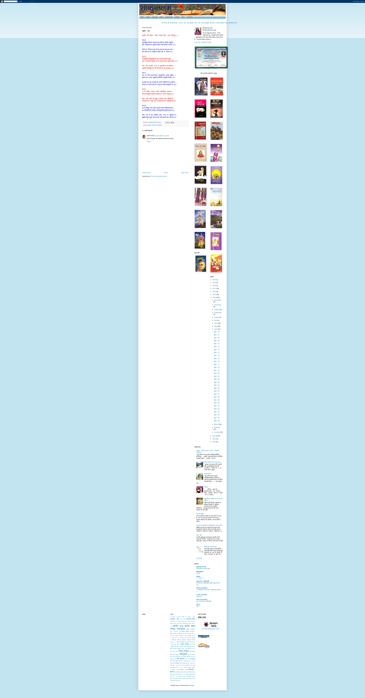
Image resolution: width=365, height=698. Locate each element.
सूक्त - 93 (216, 412)
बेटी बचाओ (180, 659)
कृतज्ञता (180, 633)
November (217, 305)
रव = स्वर (175, 665)
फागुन (175, 659)
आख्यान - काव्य (191, 617)
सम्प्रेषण (189, 676)
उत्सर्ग (174, 623)
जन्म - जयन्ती (176, 642)
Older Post (184, 173)
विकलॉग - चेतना (184, 669)
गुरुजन (193, 635)
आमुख (148, 17)
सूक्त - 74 (216, 355)
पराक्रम (190, 654)
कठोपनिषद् (192, 629)
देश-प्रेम (187, 646)
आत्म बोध (182, 619)
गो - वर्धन (164, 23)
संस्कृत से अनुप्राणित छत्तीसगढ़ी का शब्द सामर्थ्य (209, 525)
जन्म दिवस (182, 642)
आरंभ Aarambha (201, 599)
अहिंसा (183, 617)
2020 (214, 279)
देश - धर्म (179, 646)
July (215, 320)
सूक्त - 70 (216, 343)
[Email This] (166, 122)
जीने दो (178, 644)
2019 (214, 282)
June (216, 323)
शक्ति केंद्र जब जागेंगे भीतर (203, 568)
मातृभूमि (177, 663)
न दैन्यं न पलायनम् (201, 594)
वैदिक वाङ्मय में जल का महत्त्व (212, 462)
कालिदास (187, 631)
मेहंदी (184, 663)
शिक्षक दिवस (216, 23)
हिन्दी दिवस (175, 680)
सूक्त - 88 (216, 397)
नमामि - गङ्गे (184, 648)
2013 (214, 436)
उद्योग (180, 623)
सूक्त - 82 (216, 379)
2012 (214, 439)
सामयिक (177, 17)
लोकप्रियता (187, 665)
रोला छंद (183, 665)
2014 (214, 297)
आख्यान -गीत (174, 619)
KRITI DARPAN (201, 588)
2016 (214, 291)
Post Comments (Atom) (159, 176)
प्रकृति (184, 656)
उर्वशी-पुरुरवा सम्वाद (186, 623)
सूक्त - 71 (216, 346)
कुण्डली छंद (175, 633)
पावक (171, 656)
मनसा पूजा (172, 663)
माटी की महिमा (200, 514)
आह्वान (171, 623)
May (215, 326)
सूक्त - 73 (216, 352)
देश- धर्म (183, 646)
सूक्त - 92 (216, 409)
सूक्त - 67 (216, 335)
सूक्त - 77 (216, 364)
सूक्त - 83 (216, 382)
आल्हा (186, 621)
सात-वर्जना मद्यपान (177, 678)
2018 (214, 285)
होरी (158, 23)
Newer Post (146, 173)
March (216, 424)
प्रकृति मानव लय (191, 656)
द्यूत (190, 646)
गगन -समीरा (175, 635)
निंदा (171, 654)
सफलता (184, 676)
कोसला (186, 633)
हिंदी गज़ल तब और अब (210, 546)
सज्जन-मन (199, 596)
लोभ (192, 665)
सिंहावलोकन (199, 571)
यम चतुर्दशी (172, 23)
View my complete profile (202, 42)
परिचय (142, 17)
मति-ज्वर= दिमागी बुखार (184, 661)
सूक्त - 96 (216, 420)
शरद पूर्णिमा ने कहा (189, 23)
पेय (181, 656)
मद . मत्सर (192, 661)
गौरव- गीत (188, 638)
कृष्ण (184, 633)
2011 (214, 442)
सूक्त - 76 (216, 361)
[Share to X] (170, 122)
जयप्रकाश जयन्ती (189, 642)
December (217, 300)
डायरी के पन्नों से (201, 567)
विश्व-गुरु (186, 672)
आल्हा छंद (190, 621)
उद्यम (178, 623)
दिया (176, 646)
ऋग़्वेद (181, 626)
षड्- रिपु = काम (174, 676)
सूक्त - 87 (216, 394)
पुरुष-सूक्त (178, 656)
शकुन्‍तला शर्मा (208, 28)
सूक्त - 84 (216, 385)
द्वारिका (171, 648)
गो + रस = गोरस (179, 638)
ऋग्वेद (149, 125)
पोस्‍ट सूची (154, 17)
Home (166, 173)
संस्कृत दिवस (207, 474)
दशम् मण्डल (185, 644)
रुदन (179, 665)
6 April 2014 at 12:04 (162, 136)
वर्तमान (173, 667)
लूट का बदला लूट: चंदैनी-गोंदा (203, 601)
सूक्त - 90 (216, 403)
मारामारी (181, 663)
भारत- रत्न (186, 659)
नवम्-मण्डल (192, 651)
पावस (174, 656)
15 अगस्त (172, 617)
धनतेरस (179, 23)
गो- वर (184, 638)
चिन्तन (171, 642)
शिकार (187, 674)
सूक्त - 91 (216, 406)
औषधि (187, 629)
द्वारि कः (193, 646)
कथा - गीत (172, 631)
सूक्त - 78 (216, 367)
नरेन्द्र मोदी (175, 651)
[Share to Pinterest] (173, 122)
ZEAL (198, 604)
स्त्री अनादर (192, 678)
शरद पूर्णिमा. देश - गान (180, 674)
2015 (214, 294)
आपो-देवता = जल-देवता (175, 621)
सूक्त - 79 (216, 370)
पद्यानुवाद (159, 125)
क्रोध (190, 633)
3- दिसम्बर (178, 617)
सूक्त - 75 (216, 358)
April (216, 329)
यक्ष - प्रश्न (190, 663)
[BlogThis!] (168, 122)
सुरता (187, 678)
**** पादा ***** (200, 578)
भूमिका (176, 661)
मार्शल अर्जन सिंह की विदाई (203, 23)
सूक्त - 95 (216, 418)
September (218, 312)
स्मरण (171, 680)
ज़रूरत (198, 576)
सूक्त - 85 (216, 388)
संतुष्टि (180, 676)
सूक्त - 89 (216, 400)
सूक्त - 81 (216, 376)
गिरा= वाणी (183, 635)
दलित (197, 606)
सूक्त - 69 (216, 340)
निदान (173, 654)
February (217, 427)
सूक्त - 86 (216, 391)
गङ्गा (180, 635)
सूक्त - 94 (216, 415)
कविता (161, 17)
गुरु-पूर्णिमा (189, 635)
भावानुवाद (192, 659)
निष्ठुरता (177, 654)
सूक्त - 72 (216, 349)
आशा (194, 621)
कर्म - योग (178, 631)
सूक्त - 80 (216, 373)
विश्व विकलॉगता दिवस (178, 672)
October (217, 309)
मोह (186, 663)
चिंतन (183, 17)
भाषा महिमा (172, 661)
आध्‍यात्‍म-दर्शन (169, 17)
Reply (149, 141)
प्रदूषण (171, 659)
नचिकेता (179, 648)
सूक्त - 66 (216, 332)
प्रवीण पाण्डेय (150, 136)
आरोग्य (182, 621)
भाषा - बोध (199, 535)
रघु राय (198, 573)
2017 (214, 288)
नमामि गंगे (190, 648)
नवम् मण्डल (154, 125)
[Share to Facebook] (172, 122)
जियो (175, 644)
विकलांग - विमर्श (175, 669)
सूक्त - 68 (216, 338)
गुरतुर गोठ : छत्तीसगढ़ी (202, 581)
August (216, 317)
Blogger (191, 685)
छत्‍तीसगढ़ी (189, 17)
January (217, 432)
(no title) (199, 558)
